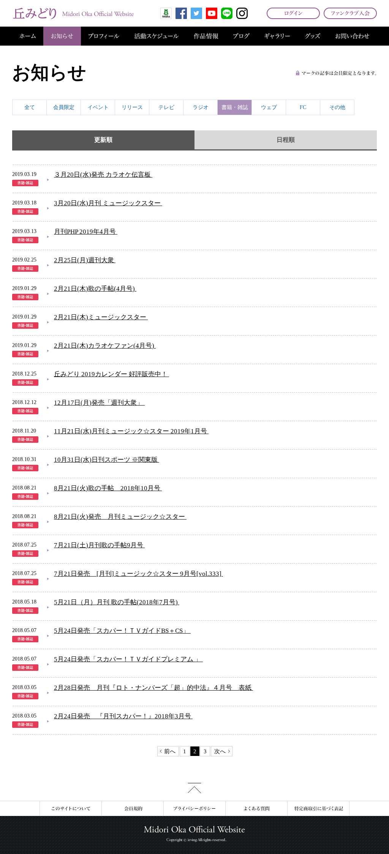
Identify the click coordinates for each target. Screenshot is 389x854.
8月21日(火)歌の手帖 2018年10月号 (107, 488)
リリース (132, 107)
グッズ (312, 36)
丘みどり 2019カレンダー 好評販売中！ (111, 374)
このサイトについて (70, 808)
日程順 (286, 139)
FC (303, 107)
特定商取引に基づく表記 (318, 808)
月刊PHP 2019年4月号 (85, 231)
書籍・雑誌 (234, 107)
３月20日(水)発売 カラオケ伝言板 (102, 174)
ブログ (241, 36)
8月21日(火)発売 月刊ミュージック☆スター (119, 516)
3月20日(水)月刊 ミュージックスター (107, 203)
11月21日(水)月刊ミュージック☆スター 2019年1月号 (130, 431)
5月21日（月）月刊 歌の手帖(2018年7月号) (116, 602)
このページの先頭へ (194, 788)
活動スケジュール (156, 36)
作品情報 (206, 36)
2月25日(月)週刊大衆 (84, 260)
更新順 (103, 139)
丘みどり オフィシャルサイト (73, 13)
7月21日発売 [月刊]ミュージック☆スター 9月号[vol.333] (137, 573)
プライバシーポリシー (194, 808)
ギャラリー (277, 36)
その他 (337, 107)
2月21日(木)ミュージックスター (100, 317)
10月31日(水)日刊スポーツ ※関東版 (106, 459)
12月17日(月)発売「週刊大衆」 (98, 402)
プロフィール (104, 36)
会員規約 (132, 808)
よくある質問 (256, 808)
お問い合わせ (352, 36)
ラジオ (201, 107)
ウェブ (269, 107)
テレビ (166, 107)
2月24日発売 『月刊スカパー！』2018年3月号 (122, 716)
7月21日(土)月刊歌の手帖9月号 (98, 545)
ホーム (27, 36)
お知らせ (62, 36)
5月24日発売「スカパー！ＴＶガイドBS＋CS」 (121, 630)
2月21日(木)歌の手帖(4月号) (94, 288)
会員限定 (63, 107)
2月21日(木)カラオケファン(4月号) (104, 345)
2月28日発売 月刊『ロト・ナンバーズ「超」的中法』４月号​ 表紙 (152, 687)
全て (29, 107)
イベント (98, 107)
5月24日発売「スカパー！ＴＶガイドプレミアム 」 (127, 659)
